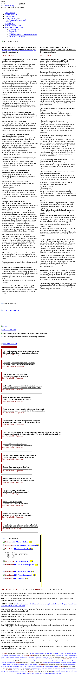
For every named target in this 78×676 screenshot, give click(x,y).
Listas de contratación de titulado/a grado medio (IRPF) (22, 388)
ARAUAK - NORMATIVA (14, 27)
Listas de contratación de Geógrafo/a (15, 376)
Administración (14, 29)
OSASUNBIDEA (11, 16)
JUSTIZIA (8, 22)
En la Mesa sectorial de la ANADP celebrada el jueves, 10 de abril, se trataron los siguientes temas (58, 49)
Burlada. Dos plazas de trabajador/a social (17, 446)
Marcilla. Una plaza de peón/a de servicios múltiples (20, 527)
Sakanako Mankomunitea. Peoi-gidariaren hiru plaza (21, 421)
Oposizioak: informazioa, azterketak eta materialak (29, 333)
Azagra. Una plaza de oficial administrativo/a (18, 480)
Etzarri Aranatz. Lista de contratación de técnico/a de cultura (24, 411)
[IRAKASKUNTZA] (19, 18)
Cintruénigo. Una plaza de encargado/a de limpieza (20, 353)
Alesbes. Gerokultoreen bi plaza (14, 490)
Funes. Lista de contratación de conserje (17, 399)
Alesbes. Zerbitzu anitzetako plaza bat (16, 513)
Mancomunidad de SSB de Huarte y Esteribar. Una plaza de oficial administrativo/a (32, 434)
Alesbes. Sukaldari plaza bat (12, 502)
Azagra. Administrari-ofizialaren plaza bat (17, 478)
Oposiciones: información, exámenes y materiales (28, 336)
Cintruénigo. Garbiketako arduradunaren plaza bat (21, 351)
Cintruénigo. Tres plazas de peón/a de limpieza (19, 364)
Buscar (3, 2)
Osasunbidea (13, 31)
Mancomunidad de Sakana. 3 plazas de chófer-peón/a (21, 422)
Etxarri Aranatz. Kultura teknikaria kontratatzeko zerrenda (23, 409)
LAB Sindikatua (10, 13)
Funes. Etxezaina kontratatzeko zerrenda (17, 397)
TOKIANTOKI (10, 24)
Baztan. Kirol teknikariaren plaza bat (16, 467)
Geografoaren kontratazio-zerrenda (15, 374)
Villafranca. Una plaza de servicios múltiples (18, 515)
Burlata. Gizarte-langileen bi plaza (15, 444)
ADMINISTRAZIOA (12, 14)
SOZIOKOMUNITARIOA (14, 25)
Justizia (11, 33)
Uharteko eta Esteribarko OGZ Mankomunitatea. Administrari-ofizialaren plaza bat (32, 432)
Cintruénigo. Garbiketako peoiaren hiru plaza (19, 363)
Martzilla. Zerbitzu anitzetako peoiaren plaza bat (20, 525)
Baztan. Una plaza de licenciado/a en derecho (18, 457)
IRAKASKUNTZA (11, 18)
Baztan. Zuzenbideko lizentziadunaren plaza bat (19, 455)
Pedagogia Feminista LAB (17, 20)
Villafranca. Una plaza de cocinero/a (15, 503)
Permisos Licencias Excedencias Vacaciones (23, 35)
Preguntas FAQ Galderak (17, 36)
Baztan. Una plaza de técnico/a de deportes (17, 469)
